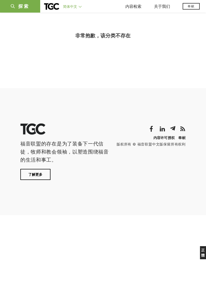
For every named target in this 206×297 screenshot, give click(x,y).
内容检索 (133, 6)
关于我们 (162, 6)
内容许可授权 (164, 137)
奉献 (191, 6)
